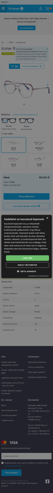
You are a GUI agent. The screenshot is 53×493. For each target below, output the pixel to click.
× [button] (47, 218)
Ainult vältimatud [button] (27, 265)
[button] (26, 271)
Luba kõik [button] (27, 258)
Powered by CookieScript (38, 276)
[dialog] (26, 246)
